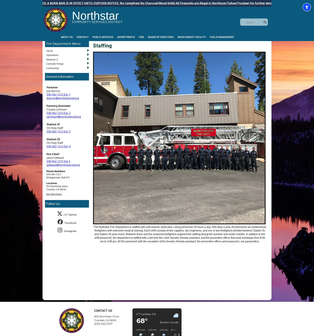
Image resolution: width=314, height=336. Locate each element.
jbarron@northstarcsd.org (63, 98)
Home (49, 50)
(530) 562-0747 (103, 323)
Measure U (52, 59)
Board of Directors (161, 36)
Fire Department (58, 43)
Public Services (102, 36)
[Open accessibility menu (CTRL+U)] (307, 7)
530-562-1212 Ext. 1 (58, 94)
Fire (141, 36)
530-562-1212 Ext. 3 (58, 131)
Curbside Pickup (54, 63)
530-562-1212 (53, 174)
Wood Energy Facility (192, 36)
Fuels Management (222, 36)
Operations (52, 55)
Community (52, 68)
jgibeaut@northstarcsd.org (63, 165)
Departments (126, 36)
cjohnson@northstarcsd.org (64, 116)
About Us (67, 36)
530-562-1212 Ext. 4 (58, 146)
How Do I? (82, 36)
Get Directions (54, 194)
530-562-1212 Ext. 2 (58, 113)
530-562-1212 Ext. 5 (58, 161)
